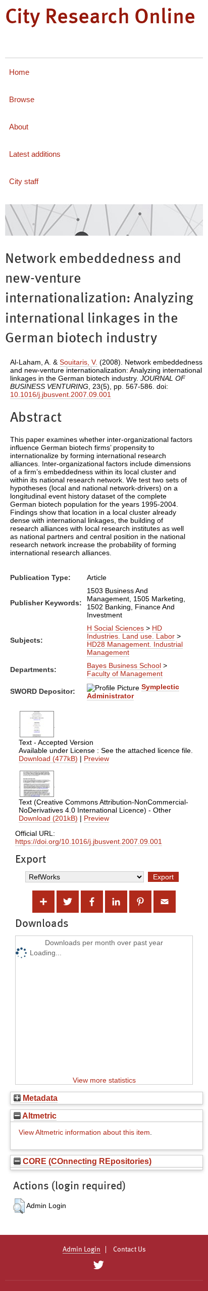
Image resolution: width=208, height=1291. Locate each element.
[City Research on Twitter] (98, 1265)
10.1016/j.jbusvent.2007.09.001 (60, 394)
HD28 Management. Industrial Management (135, 648)
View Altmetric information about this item (84, 1132)
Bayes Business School (124, 665)
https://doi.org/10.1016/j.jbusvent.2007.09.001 (88, 841)
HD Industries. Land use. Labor (131, 632)
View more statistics (104, 1080)
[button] (19, 1206)
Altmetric (39, 1115)
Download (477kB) (48, 758)
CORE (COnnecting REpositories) (86, 1161)
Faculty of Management (125, 674)
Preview (96, 758)
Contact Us (129, 1249)
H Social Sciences (115, 628)
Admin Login (81, 1249)
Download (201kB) (48, 818)
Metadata (39, 1097)
